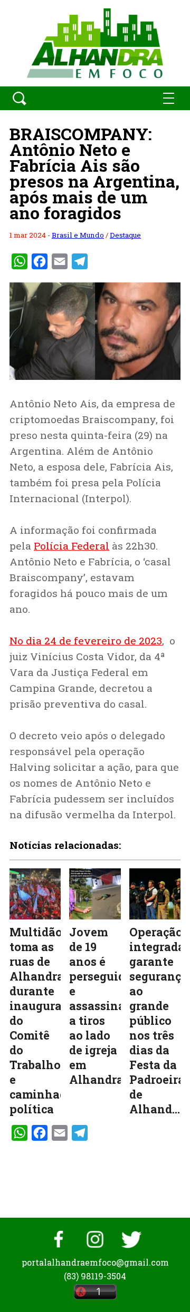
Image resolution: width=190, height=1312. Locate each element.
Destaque (125, 235)
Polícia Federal (71, 545)
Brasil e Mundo (78, 235)
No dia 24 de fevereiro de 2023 (86, 640)
